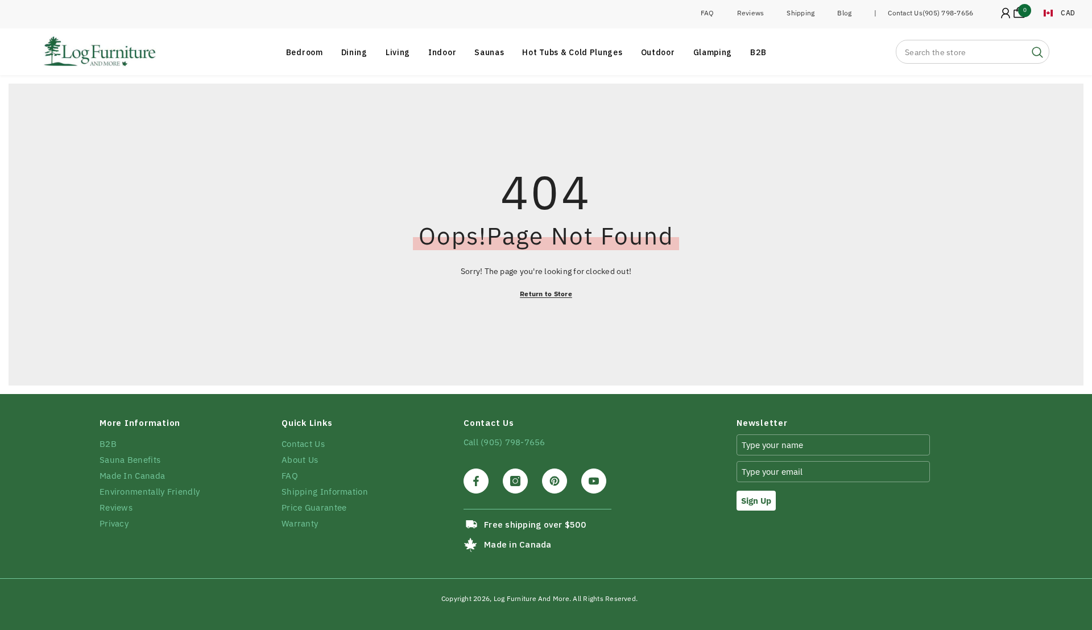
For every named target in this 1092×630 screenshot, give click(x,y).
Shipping (800, 13)
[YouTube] (593, 481)
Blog (844, 13)
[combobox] (961, 51)
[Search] (972, 52)
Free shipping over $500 (535, 524)
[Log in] (1005, 13)
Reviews (750, 13)
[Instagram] (515, 481)
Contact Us (905, 13)
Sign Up (756, 500)
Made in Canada (517, 544)
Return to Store (546, 293)
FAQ (707, 13)
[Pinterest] (554, 481)
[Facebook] (476, 481)
